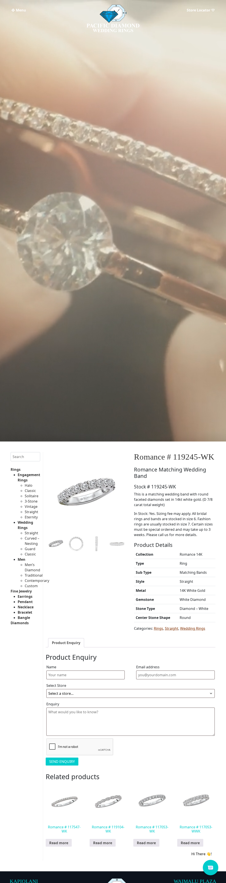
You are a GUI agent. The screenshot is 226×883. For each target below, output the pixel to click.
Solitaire (31, 496)
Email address (148, 667)
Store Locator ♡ (201, 10)
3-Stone (31, 501)
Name (51, 667)
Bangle (24, 617)
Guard (30, 548)
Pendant (25, 601)
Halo (28, 485)
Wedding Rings (192, 628)
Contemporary (37, 580)
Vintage (31, 506)
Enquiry (52, 704)
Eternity (31, 517)
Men (21, 559)
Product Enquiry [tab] (66, 642)
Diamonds (20, 622)
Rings (16, 469)
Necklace (26, 607)
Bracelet (25, 612)
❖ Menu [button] (18, 10)
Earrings (25, 596)
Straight (31, 511)
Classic (30, 490)
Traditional (34, 575)
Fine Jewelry (21, 591)
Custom (31, 585)
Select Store (56, 685)
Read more (58, 842)
